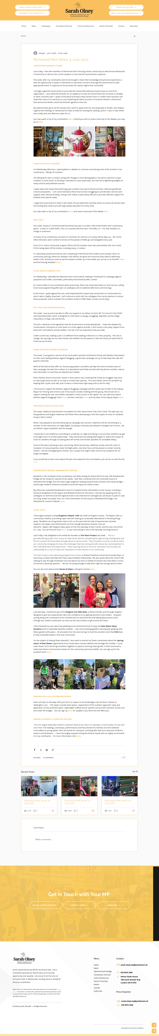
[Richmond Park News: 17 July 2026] (79, 786)
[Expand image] (56, 590)
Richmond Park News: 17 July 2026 (77, 802)
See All (135, 771)
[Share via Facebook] (34, 750)
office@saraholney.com (19, 996)
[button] (46, 24)
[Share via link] (53, 750)
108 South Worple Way (130, 979)
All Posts (23, 36)
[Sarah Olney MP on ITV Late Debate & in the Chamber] (120, 786)
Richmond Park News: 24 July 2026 (37, 802)
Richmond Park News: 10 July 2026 (118, 802)
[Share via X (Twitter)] (41, 750)
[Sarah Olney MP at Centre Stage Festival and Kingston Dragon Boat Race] (39, 786)
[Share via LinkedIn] (47, 750)
